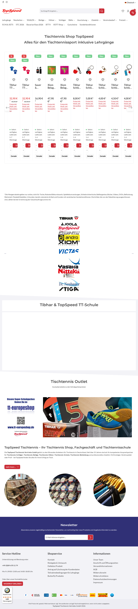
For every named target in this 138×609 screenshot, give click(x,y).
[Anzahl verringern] (10, 145)
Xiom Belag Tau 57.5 (51, 86)
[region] (69, 108)
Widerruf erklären (100, 576)
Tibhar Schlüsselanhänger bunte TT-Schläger (115, 86)
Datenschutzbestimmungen (105, 579)
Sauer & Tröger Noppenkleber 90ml (38, 86)
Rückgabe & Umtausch (57, 563)
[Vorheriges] (8, 107)
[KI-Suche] (133, 13)
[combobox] (69, 10)
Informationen (101, 553)
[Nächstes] (130, 107)
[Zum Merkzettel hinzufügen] (14, 80)
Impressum (98, 582)
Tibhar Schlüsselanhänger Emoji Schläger (103, 86)
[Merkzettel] (122, 11)
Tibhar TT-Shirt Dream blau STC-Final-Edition (13, 86)
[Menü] (11, 588)
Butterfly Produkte (56, 576)
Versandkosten (64, 603)
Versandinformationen (102, 566)
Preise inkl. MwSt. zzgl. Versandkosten (13, 107)
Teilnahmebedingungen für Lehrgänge (63, 573)
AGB (95, 569)
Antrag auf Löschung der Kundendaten (64, 569)
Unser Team (98, 560)
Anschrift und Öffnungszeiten (105, 563)
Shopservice (55, 553)
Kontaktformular (21, 579)
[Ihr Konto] (128, 11)
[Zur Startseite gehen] (13, 10)
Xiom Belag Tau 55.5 (63, 86)
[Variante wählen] (15, 145)
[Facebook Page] (3, 2)
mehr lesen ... (11, 467)
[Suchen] (101, 10)
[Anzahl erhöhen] (10, 150)
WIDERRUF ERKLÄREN (13, 584)
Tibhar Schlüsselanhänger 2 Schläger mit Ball (90, 86)
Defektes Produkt (55, 566)
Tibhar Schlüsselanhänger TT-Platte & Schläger (128, 86)
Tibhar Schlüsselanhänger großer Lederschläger (77, 86)
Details (13, 156)
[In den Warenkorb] (40, 145)
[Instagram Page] (7, 2)
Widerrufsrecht (99, 573)
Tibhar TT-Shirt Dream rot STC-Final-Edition (26, 86)
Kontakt (51, 560)
